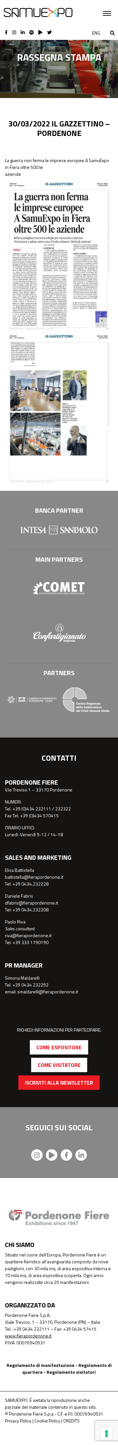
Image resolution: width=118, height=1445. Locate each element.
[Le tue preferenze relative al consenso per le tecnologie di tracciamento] (106, 1433)
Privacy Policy (18, 1420)
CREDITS (71, 1420)
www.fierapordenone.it (28, 1335)
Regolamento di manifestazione (40, 1365)
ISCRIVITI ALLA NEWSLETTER (59, 1083)
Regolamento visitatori (71, 1372)
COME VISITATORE (59, 1065)
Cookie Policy (47, 1420)
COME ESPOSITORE (59, 1047)
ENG (96, 32)
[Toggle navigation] (107, 13)
